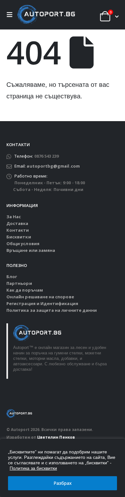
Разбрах (63, 483)
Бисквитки (18, 237)
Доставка (17, 223)
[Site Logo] (46, 15)
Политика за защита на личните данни (51, 310)
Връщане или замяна (30, 250)
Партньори (19, 283)
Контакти (17, 230)
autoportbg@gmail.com (53, 166)
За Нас (13, 217)
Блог (11, 276)
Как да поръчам (24, 290)
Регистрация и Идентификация (42, 303)
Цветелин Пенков (56, 437)
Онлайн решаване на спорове (40, 297)
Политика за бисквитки (33, 468)
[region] (62, 468)
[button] (11, 14)
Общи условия (22, 243)
